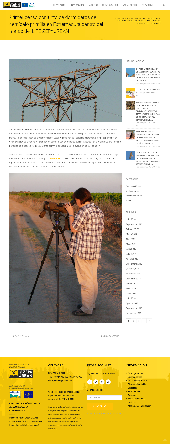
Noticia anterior (20, 336)
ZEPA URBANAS (78, 5)
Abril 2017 (130, 239)
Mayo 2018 (131, 288)
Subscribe (99, 406)
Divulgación (132, 191)
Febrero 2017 (132, 229)
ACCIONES (94, 5)
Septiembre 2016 (134, 224)
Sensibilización (134, 196)
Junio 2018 (131, 293)
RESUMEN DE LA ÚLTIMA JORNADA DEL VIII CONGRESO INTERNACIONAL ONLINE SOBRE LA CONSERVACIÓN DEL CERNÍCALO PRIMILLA (148, 137)
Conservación (133, 186)
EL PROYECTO (59, 5)
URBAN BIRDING (130, 5)
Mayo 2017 (131, 244)
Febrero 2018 (132, 283)
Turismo (131, 200)
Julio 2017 (131, 254)
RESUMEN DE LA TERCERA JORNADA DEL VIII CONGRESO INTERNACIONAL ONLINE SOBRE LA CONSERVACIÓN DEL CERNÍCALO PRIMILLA (148, 158)
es (164, 5)
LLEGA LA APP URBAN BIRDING (148, 90)
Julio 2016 (131, 219)
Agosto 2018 (132, 303)
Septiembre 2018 (134, 308)
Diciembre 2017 (133, 278)
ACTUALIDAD (148, 5)
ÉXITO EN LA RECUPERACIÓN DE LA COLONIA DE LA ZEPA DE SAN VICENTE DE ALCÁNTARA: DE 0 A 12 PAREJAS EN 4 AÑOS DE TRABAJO (148, 75)
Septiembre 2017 (134, 264)
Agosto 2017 (132, 259)
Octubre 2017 (132, 268)
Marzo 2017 (131, 234)
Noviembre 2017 (133, 273)
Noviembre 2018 (133, 313)
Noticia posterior (110, 336)
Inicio (117, 18)
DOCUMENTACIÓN (110, 5)
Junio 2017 (131, 249)
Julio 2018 (131, 298)
